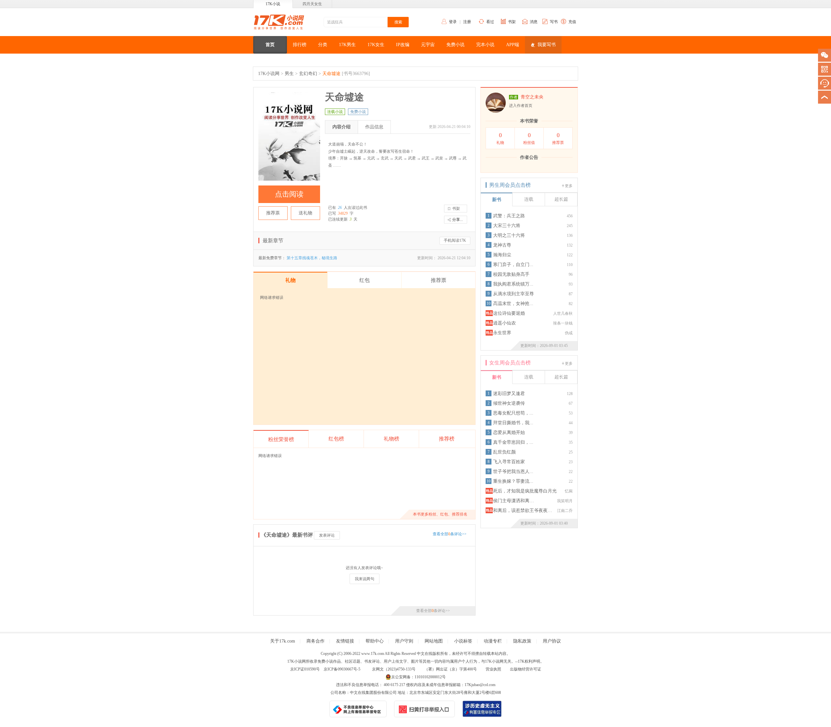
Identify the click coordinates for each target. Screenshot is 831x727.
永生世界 (502, 332)
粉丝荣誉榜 (281, 439)
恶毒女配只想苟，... (513, 413)
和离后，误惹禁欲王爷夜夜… (522, 510)
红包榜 (336, 438)
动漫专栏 (493, 641)
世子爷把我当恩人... (513, 471)
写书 (554, 21)
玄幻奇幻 (308, 73)
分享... (457, 219)
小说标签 (463, 641)
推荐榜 (446, 438)
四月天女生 (312, 4)
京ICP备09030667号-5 (342, 669)
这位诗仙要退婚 (509, 313)
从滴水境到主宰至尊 (513, 293)
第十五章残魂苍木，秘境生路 (312, 258)
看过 (490, 21)
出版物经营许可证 (525, 669)
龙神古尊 (502, 245)
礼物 (500, 138)
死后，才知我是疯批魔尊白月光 (525, 491)
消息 (534, 21)
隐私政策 (522, 641)
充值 (572, 21)
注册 (467, 21)
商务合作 (315, 641)
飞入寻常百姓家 (509, 461)
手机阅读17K (455, 240)
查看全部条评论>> (449, 534)
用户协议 (552, 641)
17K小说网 (268, 73)
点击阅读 (289, 194)
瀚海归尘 (502, 254)
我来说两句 (364, 579)
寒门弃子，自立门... (513, 264)
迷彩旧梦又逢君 (509, 393)
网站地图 (434, 641)
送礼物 (305, 212)
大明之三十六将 (509, 235)
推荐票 (273, 212)
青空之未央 (532, 97)
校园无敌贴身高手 (511, 274)
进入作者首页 (520, 105)
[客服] (824, 83)
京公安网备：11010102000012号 (418, 677)
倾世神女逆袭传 (509, 403)
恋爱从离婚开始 (509, 432)
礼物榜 (391, 438)
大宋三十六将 (506, 225)
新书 (496, 199)
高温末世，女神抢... (513, 303)
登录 (453, 21)
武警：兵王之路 (509, 215)
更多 (569, 186)
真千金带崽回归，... (513, 442)
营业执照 (493, 669)
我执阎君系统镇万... (513, 284)
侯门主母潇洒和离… (513, 500)
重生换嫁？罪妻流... (513, 481)
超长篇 (561, 199)
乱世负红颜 (504, 452)
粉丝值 (529, 138)
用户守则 (404, 641)
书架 (512, 21)
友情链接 (345, 641)
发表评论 (327, 535)
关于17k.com (282, 641)
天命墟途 (331, 73)
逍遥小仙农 (504, 323)
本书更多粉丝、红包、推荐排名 (440, 514)
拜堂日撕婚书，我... (513, 422)
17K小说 (273, 4)
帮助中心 (375, 641)
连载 (528, 199)
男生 (289, 73)
